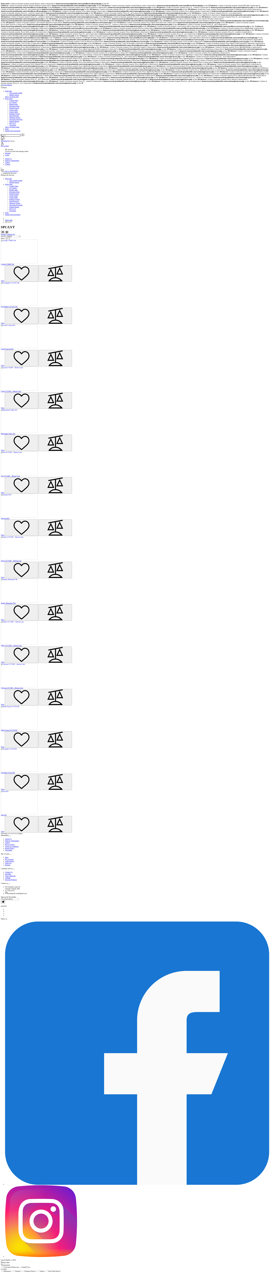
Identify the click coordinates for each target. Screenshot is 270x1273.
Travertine (12, 125)
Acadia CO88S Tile (7, 264)
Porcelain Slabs (14, 106)
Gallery (7, 162)
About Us (8, 159)
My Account (9, 859)
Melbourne (7, 1271)
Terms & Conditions (12, 846)
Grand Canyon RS (7, 349)
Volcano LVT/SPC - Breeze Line (12, 688)
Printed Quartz (14, 108)
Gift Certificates (10, 876)
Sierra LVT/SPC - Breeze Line (11, 561)
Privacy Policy (10, 845)
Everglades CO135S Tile (9, 307)
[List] (3, 232)
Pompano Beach (30, 1271)
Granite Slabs (13, 100)
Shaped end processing (12, 131)
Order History (9, 861)
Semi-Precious (14, 116)
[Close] (23, 135)
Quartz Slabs (13, 110)
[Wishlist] (21, 273)
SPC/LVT (12, 123)
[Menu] (2, 173)
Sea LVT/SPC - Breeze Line (10, 476)
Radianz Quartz (14, 114)
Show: (3, 238)
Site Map (8, 874)
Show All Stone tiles (12, 97)
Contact (7, 164)
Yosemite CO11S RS (8, 773)
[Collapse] (10, 854)
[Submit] (3, 901)
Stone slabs (9, 99)
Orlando (17, 1271)
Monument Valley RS (8, 434)
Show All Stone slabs (12, 127)
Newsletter (8, 850)
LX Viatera (13, 102)
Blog (6, 857)
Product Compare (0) (8, 234)
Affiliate (8, 878)
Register (8, 153)
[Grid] (7, 232)
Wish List (8, 863)
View (2, 281)
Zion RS (4, 815)
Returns (7, 865)
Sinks (7, 129)
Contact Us (9, 872)
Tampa (42, 1271)
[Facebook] (137, 1184)
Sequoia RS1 (5, 518)
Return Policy (9, 848)
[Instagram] (41, 1256)
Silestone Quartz (14, 117)
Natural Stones (14, 121)
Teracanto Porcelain (15, 119)
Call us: (7, 171)
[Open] (2, 86)
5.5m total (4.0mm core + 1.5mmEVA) (16, 1267)
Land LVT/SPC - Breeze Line (11, 391)
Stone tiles (8, 91)
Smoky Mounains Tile (8, 603)
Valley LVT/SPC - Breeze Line (11, 645)
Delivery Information (12, 160)
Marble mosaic (14, 95)
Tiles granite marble (15, 93)
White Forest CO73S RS (9, 730)
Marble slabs (13, 104)
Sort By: (3, 236)
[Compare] (55, 273)
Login (7, 155)
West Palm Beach (54, 1271)
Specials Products (11, 880)
